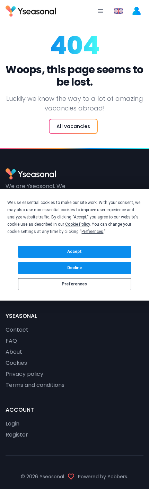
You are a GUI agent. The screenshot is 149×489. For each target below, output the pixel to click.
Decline (74, 267)
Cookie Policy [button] (77, 224)
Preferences (74, 284)
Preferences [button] (92, 231)
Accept (74, 251)
